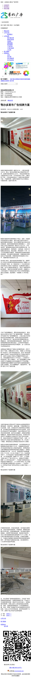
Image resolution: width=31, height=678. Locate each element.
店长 (8, 55)
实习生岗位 (10, 60)
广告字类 (10, 46)
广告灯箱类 (10, 48)
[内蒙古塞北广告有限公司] (12, 19)
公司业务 (6, 36)
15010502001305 (19, 671)
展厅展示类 (10, 37)
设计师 (9, 56)
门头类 (9, 49)
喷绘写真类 (10, 39)
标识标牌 (10, 44)
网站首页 (6, 31)
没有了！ (9, 613)
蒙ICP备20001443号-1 (16, 667)
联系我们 (6, 6)
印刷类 (9, 41)
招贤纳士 (6, 53)
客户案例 (6, 51)
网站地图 (6, 8)
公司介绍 (6, 32)
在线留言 (6, 5)
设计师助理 (10, 58)
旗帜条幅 (10, 43)
